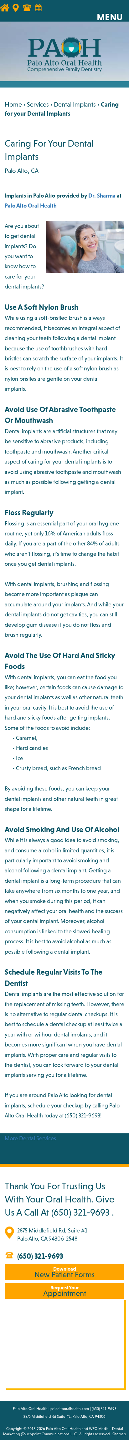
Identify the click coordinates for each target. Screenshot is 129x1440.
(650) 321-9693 (82, 1115)
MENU (110, 17)
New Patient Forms (64, 1272)
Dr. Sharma (102, 195)
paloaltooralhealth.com (69, 1409)
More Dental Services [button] (30, 1138)
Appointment (64, 1291)
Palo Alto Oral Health (31, 205)
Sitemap (119, 1434)
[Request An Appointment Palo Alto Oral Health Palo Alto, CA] (41, 11)
